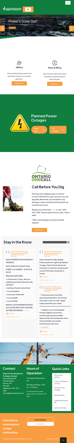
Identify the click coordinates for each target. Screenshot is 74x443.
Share (18, 316)
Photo (11, 313)
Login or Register (16, 28)
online (53, 210)
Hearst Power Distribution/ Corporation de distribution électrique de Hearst (19, 253)
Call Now (44, 327)
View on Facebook (10, 316)
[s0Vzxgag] (12, 7)
